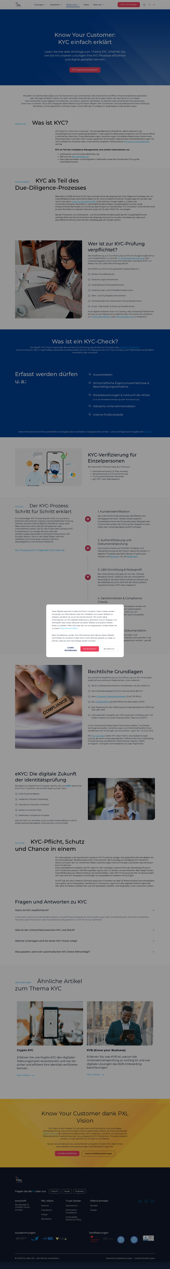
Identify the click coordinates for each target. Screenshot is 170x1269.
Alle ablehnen (109, 649)
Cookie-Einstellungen (71, 648)
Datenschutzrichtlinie (68, 628)
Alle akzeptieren (89, 649)
